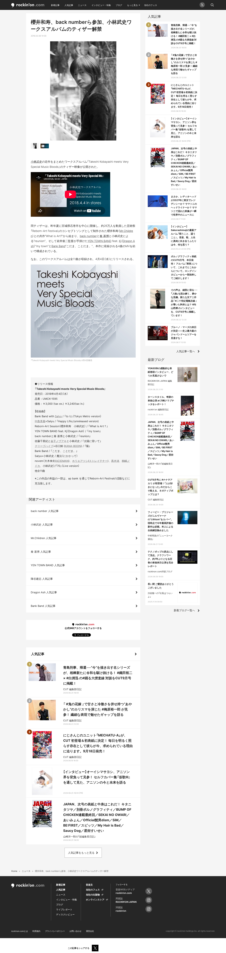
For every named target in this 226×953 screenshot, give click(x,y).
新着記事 (55, 5)
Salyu (58, 416)
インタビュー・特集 (101, 5)
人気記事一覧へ (185, 351)
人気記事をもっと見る (81, 852)
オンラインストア (95, 899)
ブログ (119, 5)
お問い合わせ (75, 931)
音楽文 (89, 884)
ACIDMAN (62, 461)
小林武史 (36, 161)
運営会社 (90, 931)
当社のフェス (150, 5)
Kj (120, 241)
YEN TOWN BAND (99, 241)
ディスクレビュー (65, 914)
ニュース (82, 5)
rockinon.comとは (19, 931)
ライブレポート (64, 909)
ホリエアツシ (80, 461)
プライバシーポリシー (55, 931)
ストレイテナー (98, 461)
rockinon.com (27, 5)
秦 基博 (104, 236)
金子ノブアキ (59, 441)
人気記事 (69, 5)
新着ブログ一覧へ (184, 610)
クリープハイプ (44, 446)
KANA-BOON (73, 446)
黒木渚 (115, 461)
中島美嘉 (40, 421)
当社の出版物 (93, 894)
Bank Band (58, 246)
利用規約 (36, 931)
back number (88, 236)
